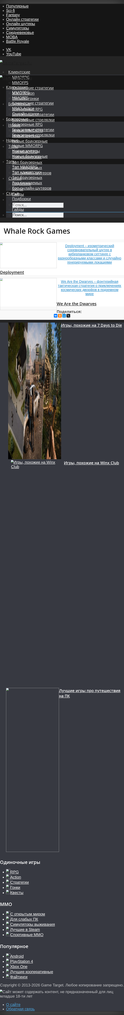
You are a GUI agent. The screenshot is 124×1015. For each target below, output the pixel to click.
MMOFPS (20, 82)
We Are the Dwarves (76, 303)
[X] (68, 316)
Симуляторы (17, 28)
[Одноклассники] (60, 316)
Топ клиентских (26, 172)
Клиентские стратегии (33, 88)
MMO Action (23, 108)
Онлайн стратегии (22, 19)
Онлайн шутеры (20, 24)
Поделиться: (69, 311)
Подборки (21, 198)
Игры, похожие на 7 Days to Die (91, 325)
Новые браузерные (30, 141)
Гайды (18, 209)
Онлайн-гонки (25, 113)
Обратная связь (20, 1009)
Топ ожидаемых (27, 182)
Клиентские (19, 72)
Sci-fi (10, 10)
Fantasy (13, 15)
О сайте (13, 1004)
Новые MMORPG (27, 145)
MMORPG (20, 92)
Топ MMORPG (25, 166)
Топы (11, 161)
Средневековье (20, 32)
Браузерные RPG (27, 124)
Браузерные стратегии (33, 129)
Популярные (17, 6)
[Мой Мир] (64, 316)
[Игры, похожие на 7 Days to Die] (34, 391)
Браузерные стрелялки (33, 119)
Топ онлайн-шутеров (31, 188)
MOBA (12, 37)
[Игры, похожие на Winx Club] (37, 574)
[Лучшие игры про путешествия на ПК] (32, 770)
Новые (12, 140)
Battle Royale (17, 41)
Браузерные (17, 119)
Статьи (12, 193)
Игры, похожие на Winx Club (91, 462)
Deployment (12, 272)
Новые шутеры (26, 151)
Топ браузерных (27, 162)
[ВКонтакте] (55, 316)
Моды (17, 204)
